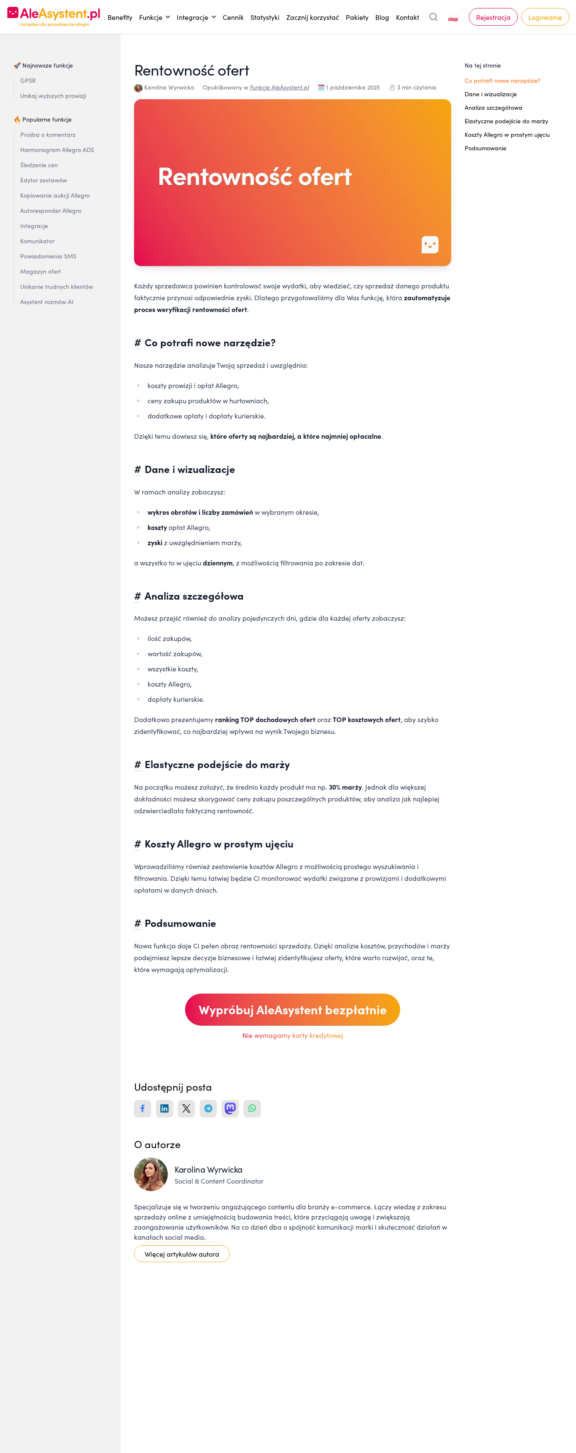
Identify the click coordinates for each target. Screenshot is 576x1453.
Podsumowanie (485, 148)
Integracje (196, 18)
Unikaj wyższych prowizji (53, 95)
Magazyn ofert (40, 271)
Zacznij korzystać (312, 17)
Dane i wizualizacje (491, 94)
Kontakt (407, 17)
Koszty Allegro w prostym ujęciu (507, 134)
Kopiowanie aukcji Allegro (55, 195)
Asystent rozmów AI (46, 301)
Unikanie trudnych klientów (56, 286)
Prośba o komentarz (47, 134)
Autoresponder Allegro (50, 210)
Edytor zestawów (43, 180)
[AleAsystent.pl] (53, 16)
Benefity (120, 17)
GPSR (28, 80)
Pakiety (357, 17)
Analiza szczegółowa (493, 107)
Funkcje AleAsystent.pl (279, 87)
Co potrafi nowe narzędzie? (503, 80)
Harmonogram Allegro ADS (57, 149)
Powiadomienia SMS (48, 256)
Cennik (233, 17)
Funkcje (154, 18)
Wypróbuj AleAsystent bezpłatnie (293, 1009)
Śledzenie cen (39, 164)
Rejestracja (493, 17)
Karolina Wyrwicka (169, 87)
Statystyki (265, 17)
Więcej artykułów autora (182, 1253)
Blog (382, 17)
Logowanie (545, 17)
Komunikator (37, 240)
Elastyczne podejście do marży (506, 121)
